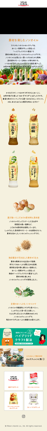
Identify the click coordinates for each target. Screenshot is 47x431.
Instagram (23, 416)
